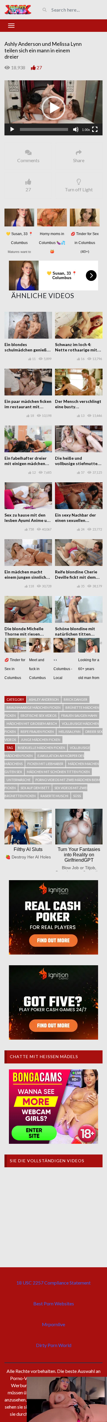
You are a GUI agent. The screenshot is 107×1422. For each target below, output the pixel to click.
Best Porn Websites (53, 1303)
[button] (53, 108)
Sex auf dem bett (35, 788)
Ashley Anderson (44, 699)
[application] (53, 108)
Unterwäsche (19, 780)
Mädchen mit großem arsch (32, 723)
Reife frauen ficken (37, 731)
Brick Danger (75, 699)
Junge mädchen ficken (40, 739)
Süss (77, 796)
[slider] (44, 129)
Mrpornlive (53, 1324)
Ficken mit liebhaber (45, 764)
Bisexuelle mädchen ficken (41, 748)
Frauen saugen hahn (79, 715)
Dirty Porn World (53, 1345)
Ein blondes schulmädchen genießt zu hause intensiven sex (27, 350)
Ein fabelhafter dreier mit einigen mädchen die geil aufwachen (25, 463)
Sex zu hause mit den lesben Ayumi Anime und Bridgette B (28, 520)
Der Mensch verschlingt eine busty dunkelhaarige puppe (78, 406)
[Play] (12, 129)
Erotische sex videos (38, 715)
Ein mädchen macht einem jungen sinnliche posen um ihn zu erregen (28, 577)
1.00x (86, 130)
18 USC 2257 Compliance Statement (53, 1282)
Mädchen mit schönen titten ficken (58, 772)
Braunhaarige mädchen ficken (34, 707)
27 (39, 67)
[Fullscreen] (95, 129)
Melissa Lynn (70, 731)
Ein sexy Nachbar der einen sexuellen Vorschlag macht (75, 520)
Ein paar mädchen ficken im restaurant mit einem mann (27, 406)
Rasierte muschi (54, 796)
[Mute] (76, 129)
